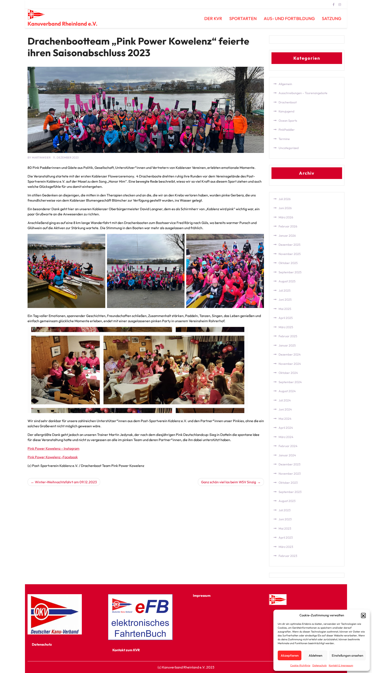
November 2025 (290, 254)
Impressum (202, 595)
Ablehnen (315, 655)
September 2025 (290, 272)
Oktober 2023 (288, 483)
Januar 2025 (287, 345)
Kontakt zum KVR (126, 650)
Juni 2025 (285, 300)
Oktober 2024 (288, 373)
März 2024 (286, 437)
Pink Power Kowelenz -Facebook (53, 457)
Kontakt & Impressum (341, 665)
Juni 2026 (285, 208)
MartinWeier (41, 157)
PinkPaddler (287, 130)
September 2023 (290, 492)
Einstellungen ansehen (347, 655)
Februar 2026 (288, 226)
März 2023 (286, 547)
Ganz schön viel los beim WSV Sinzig (229, 482)
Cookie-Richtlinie (300, 665)
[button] (363, 615)
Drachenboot (288, 102)
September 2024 (290, 382)
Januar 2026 (287, 236)
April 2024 (286, 428)
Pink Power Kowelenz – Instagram (53, 448)
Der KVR (213, 18)
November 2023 (290, 474)
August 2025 (287, 281)
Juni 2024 (285, 409)
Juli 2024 (285, 400)
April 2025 (286, 318)
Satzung (331, 18)
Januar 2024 (287, 455)
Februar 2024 (288, 446)
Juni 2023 (285, 519)
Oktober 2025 (288, 263)
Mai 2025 (285, 309)
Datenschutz (319, 665)
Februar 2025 (288, 336)
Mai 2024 (285, 419)
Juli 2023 (285, 510)
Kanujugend (286, 111)
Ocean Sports (288, 121)
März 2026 (286, 217)
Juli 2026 (285, 199)
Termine (284, 139)
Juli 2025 (285, 290)
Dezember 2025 (290, 245)
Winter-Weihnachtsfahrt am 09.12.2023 (66, 482)
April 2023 (286, 537)
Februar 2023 (288, 556)
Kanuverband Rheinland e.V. (63, 23)
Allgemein (285, 84)
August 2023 (287, 501)
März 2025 (286, 327)
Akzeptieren (290, 655)
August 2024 (287, 391)
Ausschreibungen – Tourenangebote (303, 93)
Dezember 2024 (290, 354)
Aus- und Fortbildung (289, 18)
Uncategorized (289, 148)
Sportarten (243, 18)
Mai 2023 (285, 528)
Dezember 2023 (290, 464)
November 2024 (290, 364)
